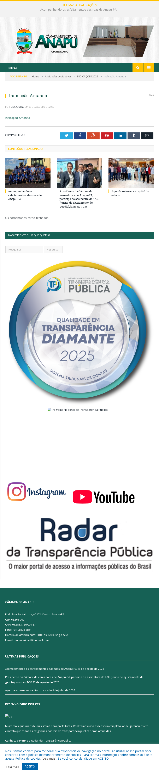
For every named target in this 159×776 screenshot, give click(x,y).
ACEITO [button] (30, 766)
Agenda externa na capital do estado (28, 690)
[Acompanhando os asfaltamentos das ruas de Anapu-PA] (28, 173)
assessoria (102, 726)
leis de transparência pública (71, 731)
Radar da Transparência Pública (51, 740)
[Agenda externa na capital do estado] (131, 173)
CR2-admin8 (17, 106)
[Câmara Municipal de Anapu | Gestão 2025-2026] (79, 40)
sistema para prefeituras (56, 726)
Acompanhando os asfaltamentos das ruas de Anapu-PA (25, 195)
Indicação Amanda (17, 118)
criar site (30, 726)
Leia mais (49, 758)
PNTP (22, 740)
